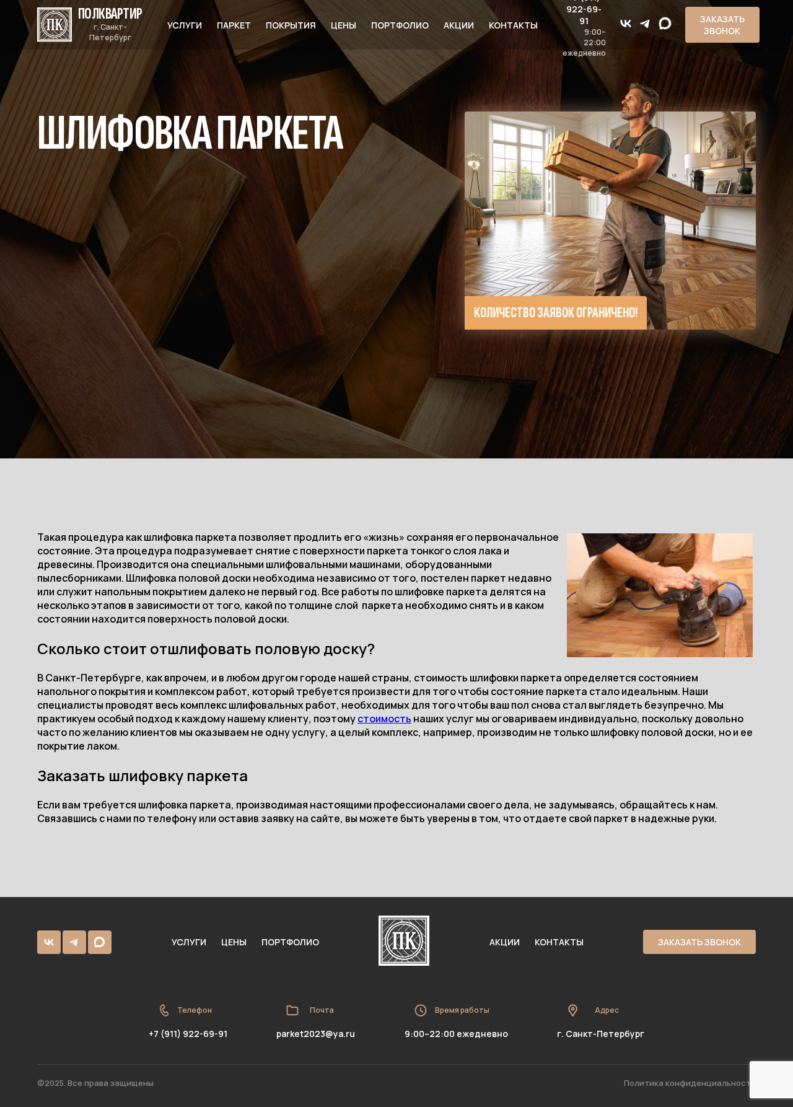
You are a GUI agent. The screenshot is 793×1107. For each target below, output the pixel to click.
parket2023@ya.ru (315, 1033)
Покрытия (291, 25)
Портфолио (400, 25)
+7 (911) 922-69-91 (188, 1033)
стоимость (384, 718)
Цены (343, 25)
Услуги (184, 25)
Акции (459, 25)
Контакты (513, 25)
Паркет (234, 25)
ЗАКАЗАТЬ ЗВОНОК (722, 25)
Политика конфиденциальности (690, 1082)
